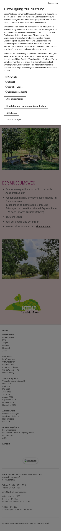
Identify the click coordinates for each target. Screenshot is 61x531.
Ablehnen (11, 113)
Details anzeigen (14, 119)
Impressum (53, 3)
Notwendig (12, 77)
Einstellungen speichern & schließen (26, 106)
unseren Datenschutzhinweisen (32, 49)
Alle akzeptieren (14, 99)
